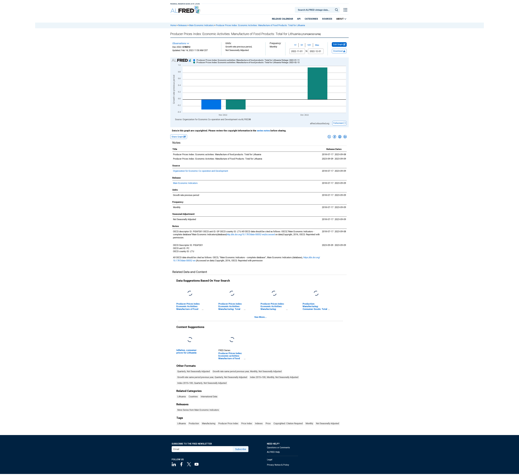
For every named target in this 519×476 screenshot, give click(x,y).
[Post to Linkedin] (345, 136)
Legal (269, 459)
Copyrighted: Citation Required (288, 423)
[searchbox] (318, 10)
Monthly (309, 423)
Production (194, 423)
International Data (209, 396)
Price (268, 423)
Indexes (259, 423)
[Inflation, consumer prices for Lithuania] (189, 340)
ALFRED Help (273, 452)
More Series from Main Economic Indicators (198, 410)
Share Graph (177, 136)
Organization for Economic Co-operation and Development (200, 171)
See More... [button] (260, 317)
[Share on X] (329, 136)
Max (317, 45)
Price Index (246, 423)
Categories (311, 19)
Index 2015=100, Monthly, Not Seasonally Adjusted (274, 377)
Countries (193, 396)
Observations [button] (179, 43)
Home (173, 25)
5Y (302, 45)
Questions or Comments (278, 447)
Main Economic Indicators (201, 25)
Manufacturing (208, 423)
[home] (185, 9)
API (299, 19)
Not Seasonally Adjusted (327, 423)
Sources (327, 19)
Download (338, 51)
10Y (309, 45)
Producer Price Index (228, 423)
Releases (182, 25)
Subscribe (240, 449)
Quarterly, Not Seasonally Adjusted (193, 371)
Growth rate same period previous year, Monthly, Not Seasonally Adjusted (247, 371)
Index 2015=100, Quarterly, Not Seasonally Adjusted (202, 383)
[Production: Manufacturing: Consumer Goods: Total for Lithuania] (316, 293)
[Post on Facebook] (334, 136)
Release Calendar (282, 19)
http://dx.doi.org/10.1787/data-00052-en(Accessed (251, 234)
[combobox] (318, 9)
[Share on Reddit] (339, 136)
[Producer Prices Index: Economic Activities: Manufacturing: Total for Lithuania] (231, 293)
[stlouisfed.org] (185, 3)
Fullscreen (338, 123)
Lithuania (181, 396)
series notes (263, 130)
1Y (295, 45)
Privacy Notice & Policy (278, 465)
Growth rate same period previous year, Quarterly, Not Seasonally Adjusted (212, 377)
